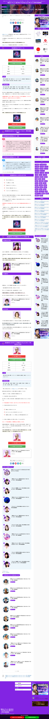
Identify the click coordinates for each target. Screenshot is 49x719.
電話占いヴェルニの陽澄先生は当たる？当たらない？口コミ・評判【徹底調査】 (42, 211)
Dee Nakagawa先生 (43, 164)
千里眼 (36, 179)
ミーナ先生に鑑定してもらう (16, 356)
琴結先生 (45, 185)
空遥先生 (36, 189)
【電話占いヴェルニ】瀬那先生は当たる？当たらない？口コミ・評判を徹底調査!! (44, 281)
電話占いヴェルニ (5, 34)
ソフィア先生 (42, 172)
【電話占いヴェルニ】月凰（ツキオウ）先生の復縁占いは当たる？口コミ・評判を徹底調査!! (44, 306)
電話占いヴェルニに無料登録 (16, 717)
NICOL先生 (41, 166)
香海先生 (47, 193)
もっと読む (17, 671)
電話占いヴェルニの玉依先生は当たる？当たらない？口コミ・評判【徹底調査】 (42, 202)
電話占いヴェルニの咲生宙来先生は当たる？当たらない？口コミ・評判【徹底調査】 (42, 217)
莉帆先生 (44, 189)
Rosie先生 (36, 168)
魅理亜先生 (36, 195)
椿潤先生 (40, 183)
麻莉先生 (41, 195)
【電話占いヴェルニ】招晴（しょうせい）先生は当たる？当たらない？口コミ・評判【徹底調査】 (42, 229)
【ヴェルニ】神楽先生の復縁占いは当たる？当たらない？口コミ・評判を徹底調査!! (44, 315)
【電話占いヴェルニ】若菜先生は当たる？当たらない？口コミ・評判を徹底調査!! (44, 248)
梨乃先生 (36, 183)
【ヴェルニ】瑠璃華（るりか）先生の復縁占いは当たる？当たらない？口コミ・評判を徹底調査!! (44, 323)
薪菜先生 (36, 191)
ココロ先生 (36, 172)
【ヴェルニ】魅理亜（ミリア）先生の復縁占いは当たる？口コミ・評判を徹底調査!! (44, 257)
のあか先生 (41, 168)
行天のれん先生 (41, 191)
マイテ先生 (46, 172)
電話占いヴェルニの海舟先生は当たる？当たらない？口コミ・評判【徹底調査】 (42, 205)
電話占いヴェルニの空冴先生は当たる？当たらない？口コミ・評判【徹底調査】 (42, 208)
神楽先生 (41, 187)
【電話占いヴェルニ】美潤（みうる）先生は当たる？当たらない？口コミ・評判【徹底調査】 (42, 223)
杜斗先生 (46, 181)
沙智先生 (44, 183)
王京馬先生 (40, 185)
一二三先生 (44, 174)
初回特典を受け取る (31, 717)
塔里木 (40, 179)
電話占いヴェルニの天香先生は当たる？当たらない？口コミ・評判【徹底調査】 (42, 220)
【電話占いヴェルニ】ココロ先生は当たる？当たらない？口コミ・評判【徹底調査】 (44, 298)
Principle (46, 166)
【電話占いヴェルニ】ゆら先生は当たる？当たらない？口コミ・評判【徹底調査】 (18, 675)
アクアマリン (42, 170)
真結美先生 (36, 187)
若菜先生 (40, 189)
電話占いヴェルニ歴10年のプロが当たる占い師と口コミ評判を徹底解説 (24, 2)
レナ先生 (36, 174)
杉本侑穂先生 (41, 181)
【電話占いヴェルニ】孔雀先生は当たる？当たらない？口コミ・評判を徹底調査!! (44, 265)
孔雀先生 (43, 179)
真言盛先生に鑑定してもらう (16, 60)
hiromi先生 (37, 166)
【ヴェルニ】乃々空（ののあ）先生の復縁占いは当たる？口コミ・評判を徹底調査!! (44, 289)
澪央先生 (36, 185)
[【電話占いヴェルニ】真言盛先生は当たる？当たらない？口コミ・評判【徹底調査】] (18, 23)
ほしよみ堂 (46, 168)
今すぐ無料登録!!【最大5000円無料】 (16, 63)
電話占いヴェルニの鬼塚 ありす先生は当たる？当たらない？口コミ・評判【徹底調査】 (42, 214)
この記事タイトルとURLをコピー (17, 19)
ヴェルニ (4, 572)
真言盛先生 (7, 572)
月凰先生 (36, 181)
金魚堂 (46, 191)
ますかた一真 (37, 170)
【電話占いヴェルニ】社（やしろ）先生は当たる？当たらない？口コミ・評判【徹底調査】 (42, 226)
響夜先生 (43, 193)
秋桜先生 (45, 187)
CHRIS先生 (36, 164)
